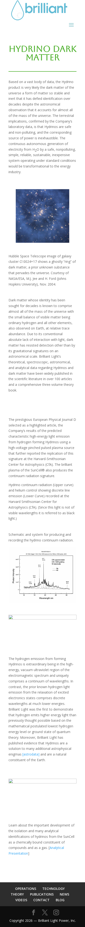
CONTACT (41, 900)
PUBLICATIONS (42, 894)
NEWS (64, 894)
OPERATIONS (25, 888)
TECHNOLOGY (53, 888)
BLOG (60, 900)
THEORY (17, 894)
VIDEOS (21, 900)
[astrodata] (30, 754)
